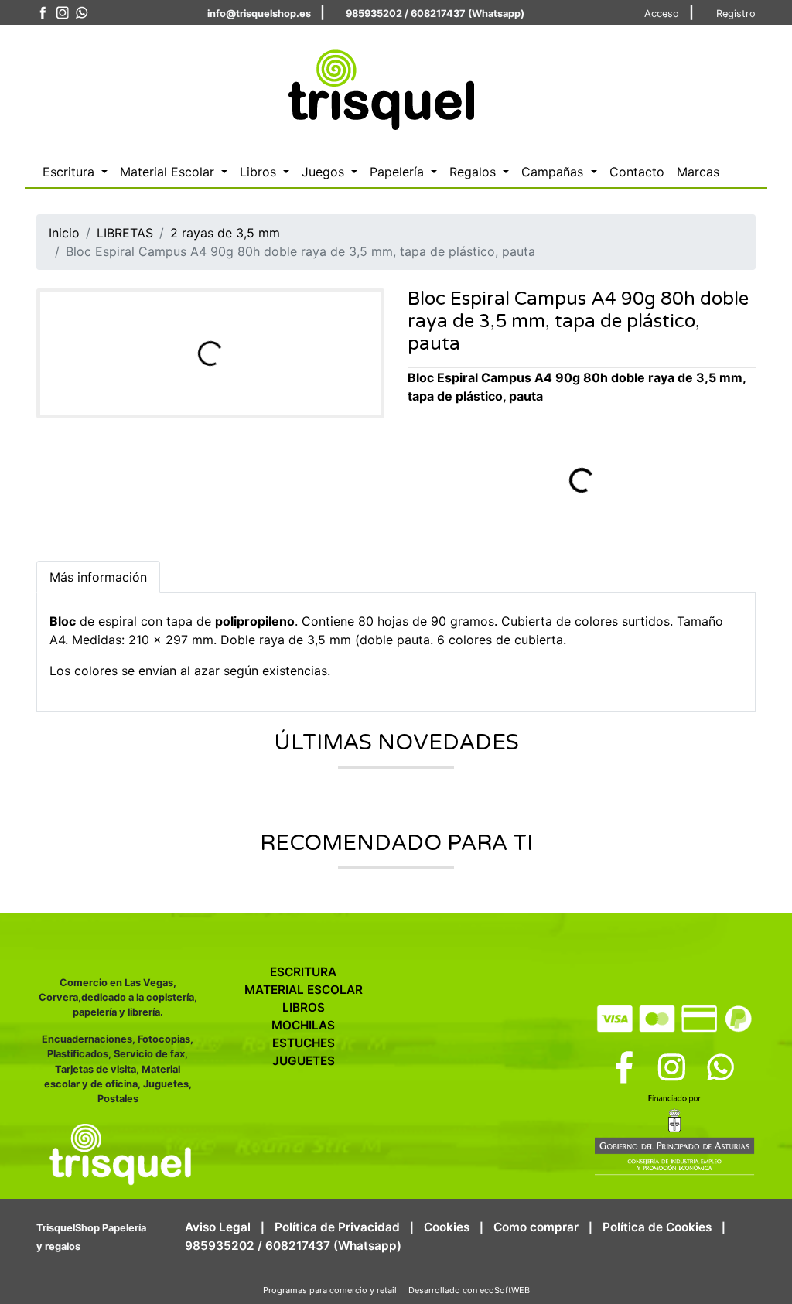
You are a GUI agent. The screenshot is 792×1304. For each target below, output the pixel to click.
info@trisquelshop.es (259, 13)
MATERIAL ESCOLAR (303, 989)
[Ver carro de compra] (749, 87)
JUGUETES (303, 1060)
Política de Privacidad (337, 1227)
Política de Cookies (657, 1227)
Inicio (64, 233)
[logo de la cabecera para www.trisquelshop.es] (377, 86)
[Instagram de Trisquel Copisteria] (62, 12)
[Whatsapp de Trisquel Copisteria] (81, 12)
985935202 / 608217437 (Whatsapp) (435, 13)
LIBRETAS (125, 233)
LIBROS (303, 1007)
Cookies (446, 1227)
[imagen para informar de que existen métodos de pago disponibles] (674, 1017)
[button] (75, 171)
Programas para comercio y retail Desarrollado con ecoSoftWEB (396, 1290)
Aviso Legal (218, 1227)
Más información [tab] (98, 577)
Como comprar (536, 1227)
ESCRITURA (303, 971)
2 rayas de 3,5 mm (225, 233)
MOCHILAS (303, 1025)
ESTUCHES (303, 1043)
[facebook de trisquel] (43, 12)
